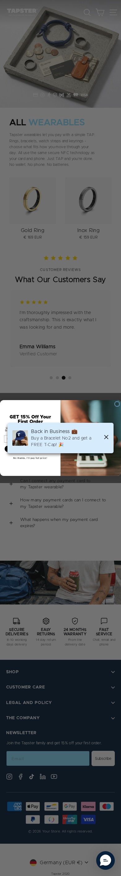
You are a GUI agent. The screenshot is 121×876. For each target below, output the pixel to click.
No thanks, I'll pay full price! (30, 458)
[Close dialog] (117, 404)
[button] (105, 860)
